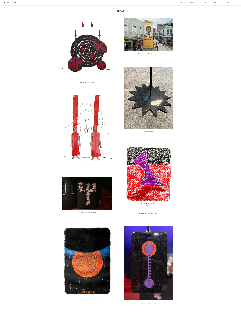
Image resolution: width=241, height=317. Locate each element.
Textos (207, 2)
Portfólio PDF (218, 2)
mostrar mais (120, 312)
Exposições (183, 2)
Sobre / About (232, 2)
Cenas (192, 2)
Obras (200, 2)
